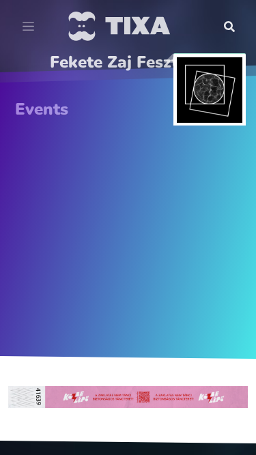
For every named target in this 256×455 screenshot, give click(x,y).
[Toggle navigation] (28, 27)
